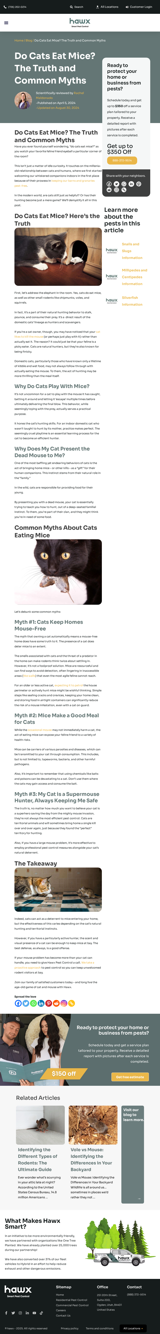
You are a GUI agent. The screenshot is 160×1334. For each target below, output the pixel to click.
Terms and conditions (100, 1328)
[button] (6, 22)
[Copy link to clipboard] (124, 189)
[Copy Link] (71, 1003)
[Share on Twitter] (117, 184)
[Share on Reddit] (110, 189)
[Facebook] (18, 1003)
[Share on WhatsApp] (124, 184)
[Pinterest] (48, 1003)
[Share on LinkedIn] (132, 184)
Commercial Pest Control (72, 1305)
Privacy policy (69, 1328)
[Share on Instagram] (117, 189)
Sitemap (63, 1287)
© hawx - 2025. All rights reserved (26, 1328)
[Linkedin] (41, 1003)
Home (18, 40)
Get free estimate (130, 1077)
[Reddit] (56, 1003)
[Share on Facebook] (110, 184)
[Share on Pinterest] (139, 184)
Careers (61, 1310)
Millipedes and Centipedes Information (134, 277)
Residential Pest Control (71, 1300)
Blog (29, 40)
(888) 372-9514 (136, 1294)
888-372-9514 (122, 160)
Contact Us (63, 1315)
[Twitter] (25, 1003)
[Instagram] (63, 1003)
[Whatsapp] (33, 1003)
